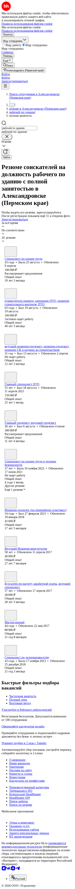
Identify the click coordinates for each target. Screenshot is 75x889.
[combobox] (19, 128)
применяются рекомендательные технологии (34, 844)
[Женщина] (11, 251)
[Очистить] (7, 137)
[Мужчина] (11, 294)
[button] (6, 74)
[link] (8, 65)
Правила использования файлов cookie (27, 30)
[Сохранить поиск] (5, 152)
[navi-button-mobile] (5, 86)
